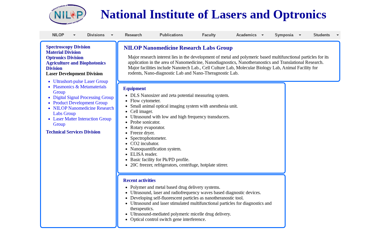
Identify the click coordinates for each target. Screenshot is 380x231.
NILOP (58, 35)
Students (322, 35)
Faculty (209, 35)
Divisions (95, 35)
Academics (246, 35)
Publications (171, 35)
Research (133, 35)
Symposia (284, 35)
